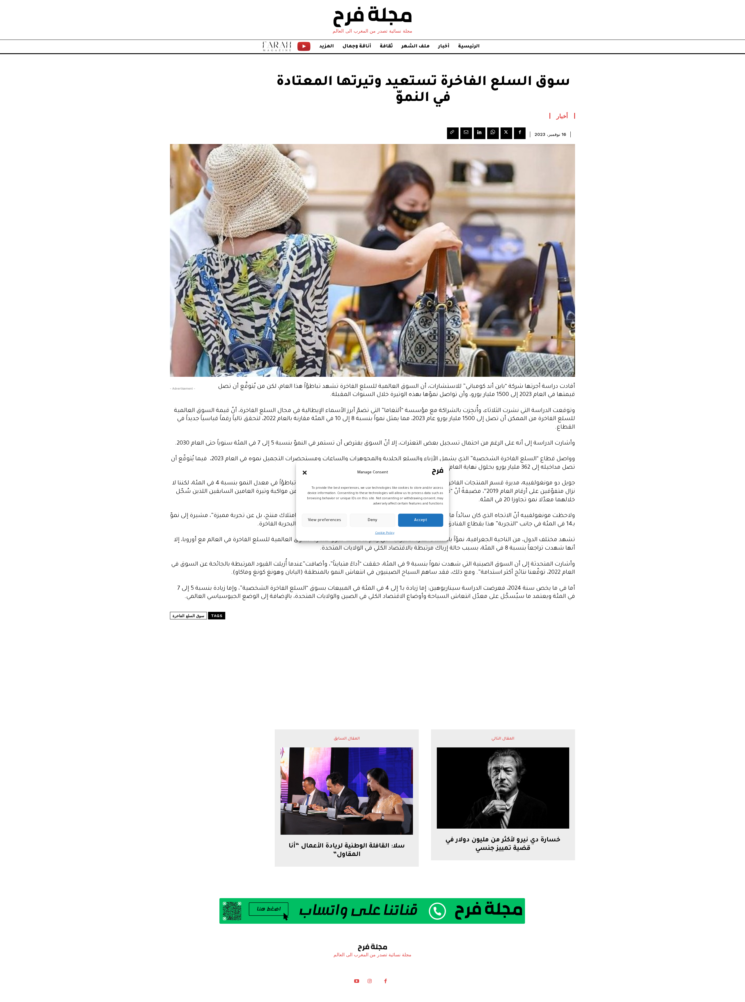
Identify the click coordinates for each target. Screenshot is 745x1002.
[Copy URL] (453, 133)
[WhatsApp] (493, 133)
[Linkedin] (479, 133)
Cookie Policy (384, 533)
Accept (420, 520)
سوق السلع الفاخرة (188, 616)
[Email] (466, 133)
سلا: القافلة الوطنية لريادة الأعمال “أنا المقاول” (347, 851)
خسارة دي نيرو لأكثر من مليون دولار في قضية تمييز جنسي (502, 844)
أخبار (562, 116)
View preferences (324, 520)
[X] (506, 133)
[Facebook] (520, 133)
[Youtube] (356, 982)
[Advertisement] (372, 657)
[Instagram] (369, 982)
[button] (305, 472)
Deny (372, 520)
